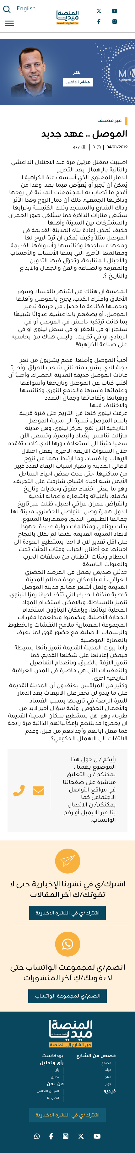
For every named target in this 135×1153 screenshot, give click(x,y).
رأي (57, 1070)
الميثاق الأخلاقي (48, 1091)
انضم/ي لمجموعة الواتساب (67, 996)
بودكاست (53, 1056)
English (26, 9)
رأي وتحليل (52, 1063)
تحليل (55, 1077)
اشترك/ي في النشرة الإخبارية (67, 913)
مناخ (108, 1077)
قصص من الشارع (96, 1056)
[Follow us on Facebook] (99, 21)
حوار (108, 1084)
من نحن (55, 1084)
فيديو (110, 1091)
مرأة (108, 1070)
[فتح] (9, 24)
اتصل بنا (53, 1098)
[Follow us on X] (99, 11)
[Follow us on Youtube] (114, 11)
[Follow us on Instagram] (114, 21)
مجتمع (106, 1063)
